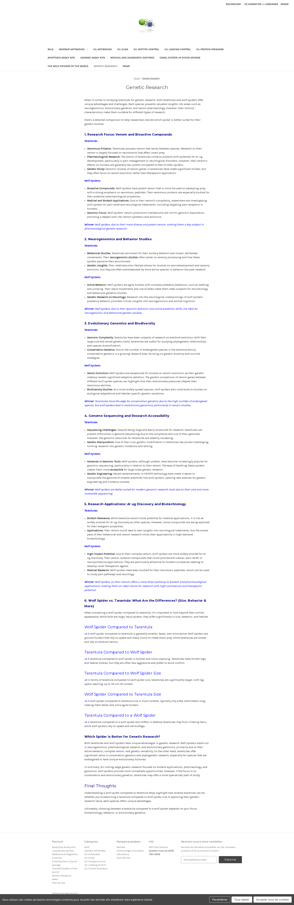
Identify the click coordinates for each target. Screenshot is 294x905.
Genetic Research (105, 66)
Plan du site (58, 882)
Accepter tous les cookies (272, 899)
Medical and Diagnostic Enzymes (132, 57)
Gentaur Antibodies (72, 49)
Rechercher (233, 4)
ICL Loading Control (178, 49)
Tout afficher (123, 857)
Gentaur (121, 847)
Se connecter (252, 4)
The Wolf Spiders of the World (68, 66)
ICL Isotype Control (146, 49)
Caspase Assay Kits (92, 57)
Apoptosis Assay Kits (61, 57)
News (126, 66)
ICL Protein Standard (210, 49)
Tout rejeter (241, 899)
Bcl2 (50, 49)
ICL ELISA (122, 49)
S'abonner (271, 4)
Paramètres (219, 899)
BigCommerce (71, 893)
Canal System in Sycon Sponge (180, 57)
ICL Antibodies (102, 49)
